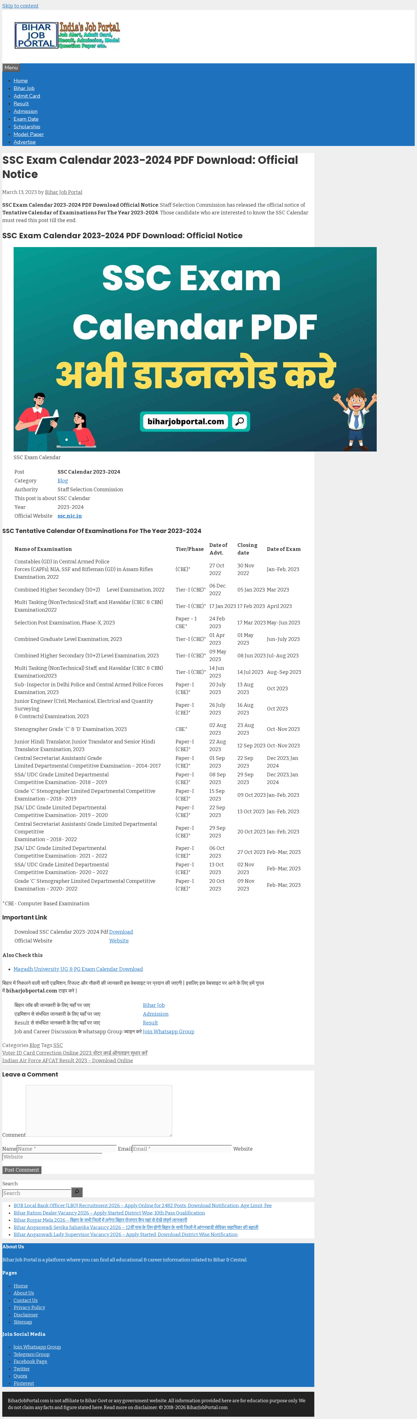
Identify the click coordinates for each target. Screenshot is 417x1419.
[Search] (77, 1192)
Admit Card (27, 96)
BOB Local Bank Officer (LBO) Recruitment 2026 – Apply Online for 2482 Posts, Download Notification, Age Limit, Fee (143, 1206)
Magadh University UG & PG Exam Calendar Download (78, 969)
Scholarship (27, 126)
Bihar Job (24, 88)
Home (21, 80)
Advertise (25, 142)
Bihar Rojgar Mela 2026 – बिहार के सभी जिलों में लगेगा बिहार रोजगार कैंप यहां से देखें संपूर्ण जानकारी (100, 1220)
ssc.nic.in (70, 516)
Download (121, 932)
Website (119, 941)
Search (10, 1184)
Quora (20, 1376)
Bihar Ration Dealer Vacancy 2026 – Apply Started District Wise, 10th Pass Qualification (109, 1213)
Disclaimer (26, 1315)
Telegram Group (32, 1354)
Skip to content (20, 6)
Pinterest (24, 1383)
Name (9, 1149)
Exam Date (26, 119)
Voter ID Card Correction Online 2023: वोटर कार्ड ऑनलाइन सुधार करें (75, 1053)
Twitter (22, 1369)
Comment (14, 1135)
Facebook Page (31, 1361)
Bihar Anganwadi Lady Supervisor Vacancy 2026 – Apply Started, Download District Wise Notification (126, 1235)
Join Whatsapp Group (168, 1032)
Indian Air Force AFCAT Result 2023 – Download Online (67, 1061)
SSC (58, 1045)
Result (21, 103)
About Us (24, 1293)
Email (125, 1149)
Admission (25, 111)
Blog (63, 481)
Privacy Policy (29, 1308)
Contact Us (26, 1300)
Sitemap (23, 1322)
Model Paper (29, 134)
